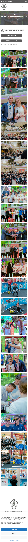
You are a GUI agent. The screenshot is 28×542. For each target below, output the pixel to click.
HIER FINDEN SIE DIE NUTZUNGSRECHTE (9, 44)
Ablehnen (14, 533)
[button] (26, 513)
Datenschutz (12, 540)
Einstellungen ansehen (14, 537)
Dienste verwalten (14, 525)
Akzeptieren (14, 529)
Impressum (17, 540)
